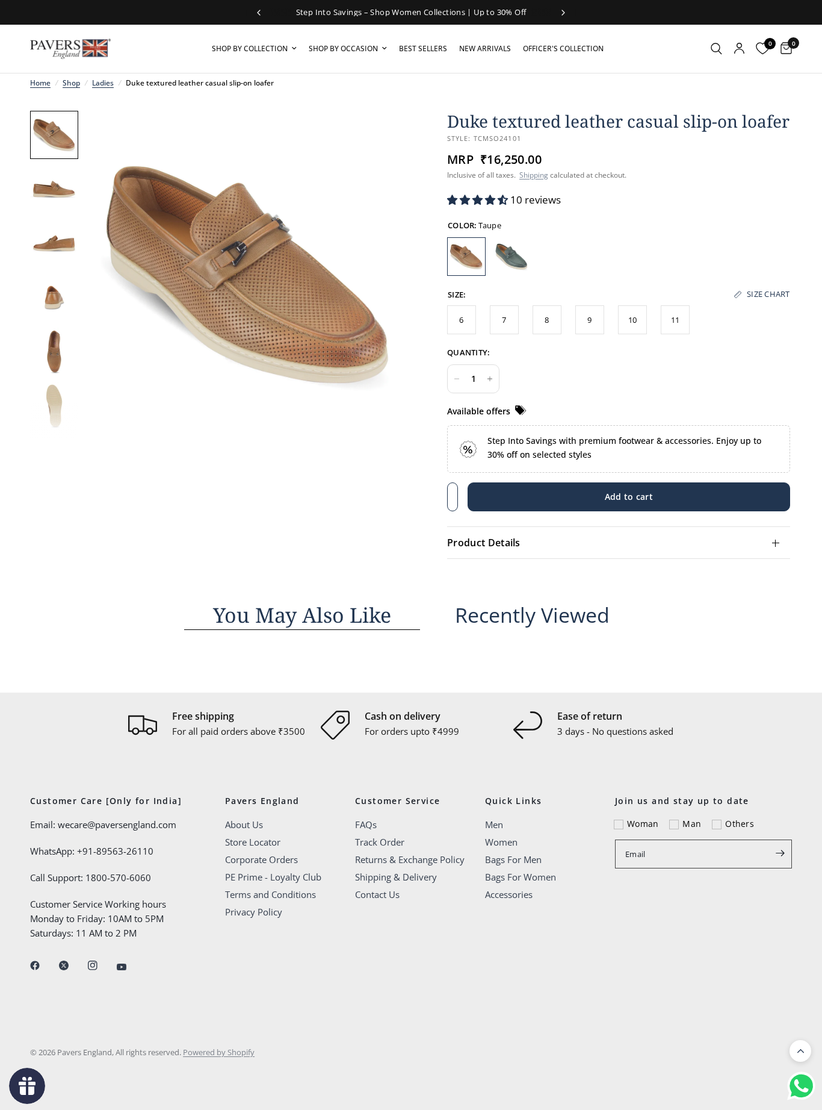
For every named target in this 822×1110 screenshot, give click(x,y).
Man (691, 823)
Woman (642, 823)
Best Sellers (423, 48)
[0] (783, 49)
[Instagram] (101, 965)
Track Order (379, 842)
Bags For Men (513, 859)
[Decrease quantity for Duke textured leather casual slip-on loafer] (457, 379)
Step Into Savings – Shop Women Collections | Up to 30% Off (411, 12)
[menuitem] (254, 48)
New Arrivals (485, 48)
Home (40, 83)
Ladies (103, 83)
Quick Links (513, 801)
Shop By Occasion (343, 48)
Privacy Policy (253, 912)
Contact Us (377, 894)
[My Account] (739, 49)
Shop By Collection (250, 48)
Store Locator (252, 842)
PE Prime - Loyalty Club (273, 877)
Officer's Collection (563, 48)
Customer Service (397, 801)
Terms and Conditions (270, 894)
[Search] (716, 49)
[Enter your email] (780, 852)
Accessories (509, 894)
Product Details (484, 542)
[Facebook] (43, 965)
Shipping (533, 175)
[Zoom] (385, 136)
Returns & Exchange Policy (410, 859)
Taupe (466, 256)
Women (501, 842)
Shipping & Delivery (396, 877)
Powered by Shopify (219, 1052)
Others (739, 823)
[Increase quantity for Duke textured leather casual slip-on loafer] (490, 379)
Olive (511, 256)
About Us (244, 824)
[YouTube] (130, 966)
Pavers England (262, 801)
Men (494, 824)
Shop (71, 83)
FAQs (366, 824)
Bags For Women (520, 877)
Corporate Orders (261, 859)
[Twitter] (72, 965)
